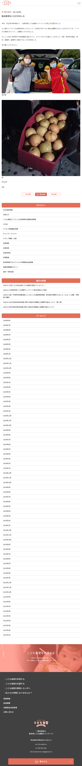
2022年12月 (7, 530)
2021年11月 (7, 587)
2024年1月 (6, 468)
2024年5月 (6, 449)
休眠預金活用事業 (10, 707)
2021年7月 (6, 606)
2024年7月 (6, 439)
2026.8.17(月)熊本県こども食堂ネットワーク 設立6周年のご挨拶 (25, 290)
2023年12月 (7, 473)
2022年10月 (7, 539)
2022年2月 (6, 578)
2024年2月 (6, 463)
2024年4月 (6, 454)
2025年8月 (6, 377)
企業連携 (6, 243)
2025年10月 (7, 368)
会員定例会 (7, 253)
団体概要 (6, 703)
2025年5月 (6, 392)
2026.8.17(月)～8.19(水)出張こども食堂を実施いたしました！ (24, 285)
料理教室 (6, 257)
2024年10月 (7, 425)
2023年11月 (7, 477)
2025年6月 (6, 387)
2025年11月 (7, 363)
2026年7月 (6, 325)
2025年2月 (6, 406)
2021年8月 (6, 601)
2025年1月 (6, 411)
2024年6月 (6, 444)
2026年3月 (6, 344)
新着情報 (6, 698)
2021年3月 (6, 625)
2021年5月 (6, 616)
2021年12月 (7, 582)
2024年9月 (6, 430)
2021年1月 (6, 635)
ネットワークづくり (10, 233)
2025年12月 (7, 358)
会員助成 (6, 248)
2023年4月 (6, 511)
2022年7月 (6, 554)
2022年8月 (6, 549)
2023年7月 (6, 497)
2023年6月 (6, 501)
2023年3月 (6, 516)
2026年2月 (6, 349)
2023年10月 (7, 482)
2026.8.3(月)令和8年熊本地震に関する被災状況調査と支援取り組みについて (28, 307)
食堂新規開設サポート (10, 267)
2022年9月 (6, 544)
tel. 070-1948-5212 (41, 744)
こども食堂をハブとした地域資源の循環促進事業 (19, 219)
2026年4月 (6, 339)
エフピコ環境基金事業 (10, 229)
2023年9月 (6, 487)
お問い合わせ (8, 712)
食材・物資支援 (8, 272)
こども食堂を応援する (15, 683)
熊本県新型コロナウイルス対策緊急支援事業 (18, 262)
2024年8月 (6, 435)
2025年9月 (6, 373)
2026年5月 (6, 334)
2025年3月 (6, 401)
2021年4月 (6, 620)
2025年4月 (6, 396)
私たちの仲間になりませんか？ (18, 692)
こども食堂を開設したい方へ (17, 688)
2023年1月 (6, 525)
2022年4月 (6, 568)
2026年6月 (6, 330)
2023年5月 (6, 506)
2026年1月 (6, 354)
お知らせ (6, 214)
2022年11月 (7, 535)
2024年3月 (6, 458)
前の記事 (28, 194)
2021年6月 (6, 611)
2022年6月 (6, 559)
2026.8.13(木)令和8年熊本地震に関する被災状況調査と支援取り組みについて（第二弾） (33, 302)
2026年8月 (6, 320)
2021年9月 (6, 597)
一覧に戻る (41, 194)
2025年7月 (6, 382)
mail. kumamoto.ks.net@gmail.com (41, 752)
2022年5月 (6, 563)
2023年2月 (6, 520)
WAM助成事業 (8, 210)
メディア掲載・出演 (9, 238)
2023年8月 (6, 492)
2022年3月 (6, 573)
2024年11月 (7, 420)
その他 (5, 224)
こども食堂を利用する (15, 679)
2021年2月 (6, 630)
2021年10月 (7, 592)
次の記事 (54, 194)
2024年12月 (7, 415)
